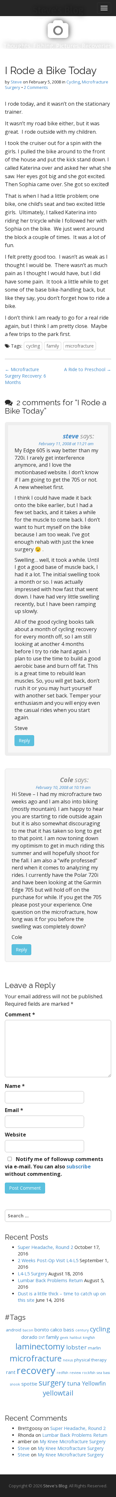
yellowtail (58, 1392)
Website (15, 1134)
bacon (28, 1330)
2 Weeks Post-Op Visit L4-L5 (48, 1260)
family (52, 346)
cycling (33, 346)
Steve (16, 82)
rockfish (88, 1372)
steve (71, 436)
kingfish (89, 1337)
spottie (29, 1383)
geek (64, 1337)
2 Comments (36, 87)
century (82, 1330)
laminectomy (40, 1346)
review (75, 1372)
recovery (36, 1370)
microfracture (79, 346)
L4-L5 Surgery (32, 1274)
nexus (68, 1360)
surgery (52, 1382)
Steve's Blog (55, 1486)
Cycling (73, 82)
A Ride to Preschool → (87, 369)
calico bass (62, 1329)
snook (15, 1384)
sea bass (103, 1372)
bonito (41, 1329)
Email (14, 1110)
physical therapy (90, 1360)
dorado (29, 1337)
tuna (74, 1383)
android (13, 1330)
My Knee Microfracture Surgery (72, 1441)
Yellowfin (94, 1383)
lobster (76, 1347)
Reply (24, 740)
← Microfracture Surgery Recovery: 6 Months (25, 375)
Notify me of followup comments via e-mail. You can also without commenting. (54, 1166)
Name (15, 1085)
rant (10, 1372)
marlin (94, 1348)
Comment (20, 1014)
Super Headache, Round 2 (45, 1247)
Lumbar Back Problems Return (50, 1280)
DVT (42, 1337)
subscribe (78, 1166)
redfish (62, 1372)
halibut (76, 1337)
